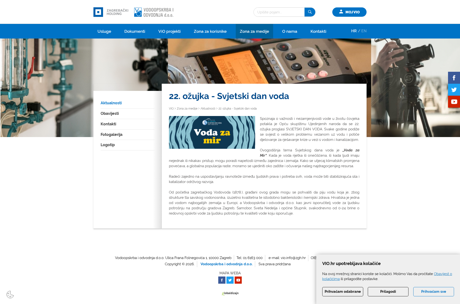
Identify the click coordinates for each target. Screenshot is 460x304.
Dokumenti (134, 31)
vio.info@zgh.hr (293, 258)
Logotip (108, 145)
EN (364, 31)
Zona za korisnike (210, 31)
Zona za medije (254, 31)
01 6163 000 (253, 258)
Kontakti (318, 31)
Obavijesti (110, 113)
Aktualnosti (111, 103)
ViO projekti (169, 31)
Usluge (104, 31)
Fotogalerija (111, 134)
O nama (289, 31)
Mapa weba (230, 273)
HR (354, 31)
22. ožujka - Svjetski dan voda (237, 108)
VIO (171, 108)
